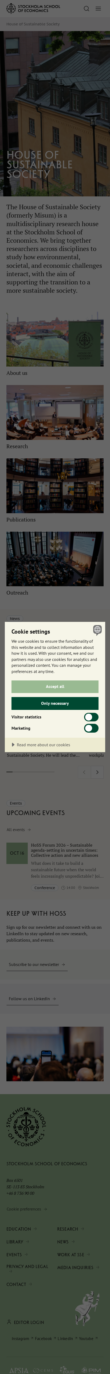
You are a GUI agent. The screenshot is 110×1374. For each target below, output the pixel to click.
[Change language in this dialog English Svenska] (96, 630)
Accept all (55, 686)
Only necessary (55, 703)
